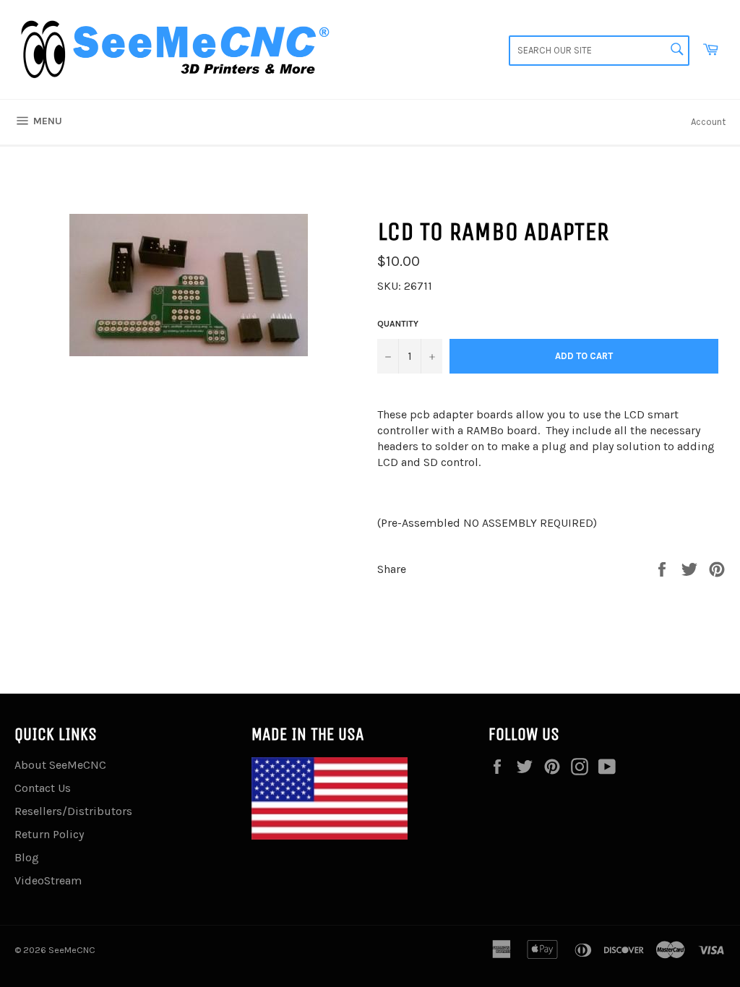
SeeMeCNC (71, 949)
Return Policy (49, 834)
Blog (26, 857)
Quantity (397, 324)
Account (708, 121)
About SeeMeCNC (60, 765)
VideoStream (48, 880)
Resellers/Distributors (73, 811)
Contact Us (42, 788)
